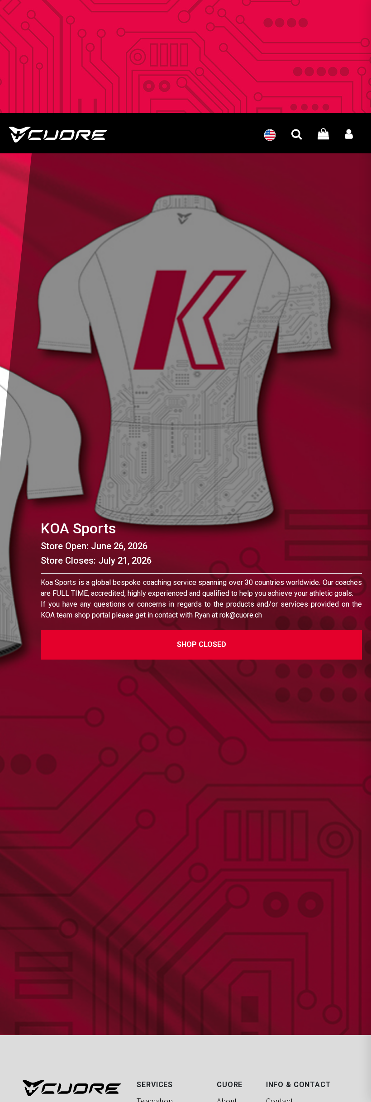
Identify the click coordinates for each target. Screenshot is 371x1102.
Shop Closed (201, 644)
